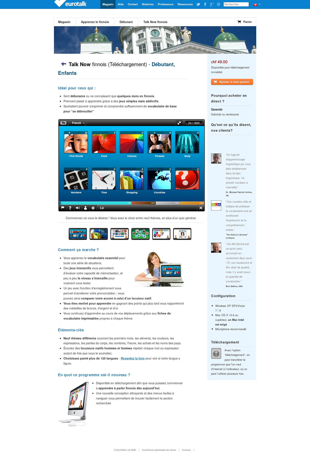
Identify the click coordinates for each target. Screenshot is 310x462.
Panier (247, 22)
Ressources (185, 4)
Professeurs (165, 4)
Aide (121, 4)
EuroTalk (71, 4)
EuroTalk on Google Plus (211, 4)
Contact (133, 4)
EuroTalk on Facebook (205, 4)
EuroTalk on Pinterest (218, 4)
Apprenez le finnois (95, 22)
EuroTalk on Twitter (198, 4)
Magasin (107, 4)
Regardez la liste (133, 358)
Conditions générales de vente (159, 449)
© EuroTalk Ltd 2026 (125, 449)
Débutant (126, 22)
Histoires (148, 4)
